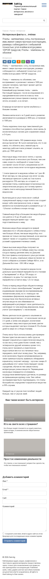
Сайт (5, 498)
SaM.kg (18, 3)
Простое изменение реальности (22, 459)
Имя (5, 481)
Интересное (7, 58)
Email (5, 489)
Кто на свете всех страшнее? (21, 424)
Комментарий (8, 506)
